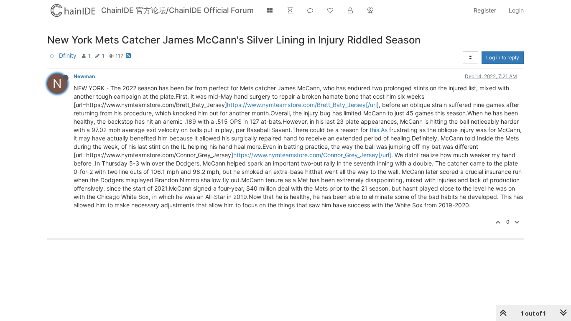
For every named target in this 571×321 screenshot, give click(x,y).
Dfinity (67, 55)
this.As (378, 129)
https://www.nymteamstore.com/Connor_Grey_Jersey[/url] (312, 154)
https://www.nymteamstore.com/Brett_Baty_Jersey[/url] (303, 104)
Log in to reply (502, 57)
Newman (84, 76)
